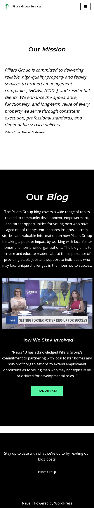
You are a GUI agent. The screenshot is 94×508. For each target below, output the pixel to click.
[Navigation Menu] (85, 6)
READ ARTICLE (47, 391)
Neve (26, 503)
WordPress (63, 503)
